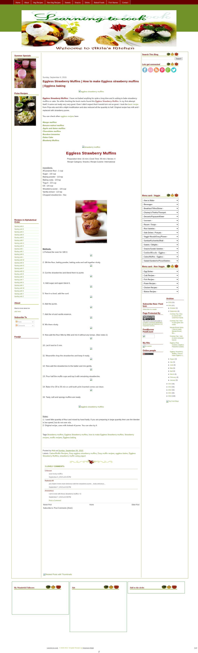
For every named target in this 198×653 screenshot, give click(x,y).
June (171, 365)
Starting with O (19, 265)
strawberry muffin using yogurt (73, 456)
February (173, 377)
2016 (169, 302)
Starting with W (19, 288)
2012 (169, 390)
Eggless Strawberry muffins (76, 434)
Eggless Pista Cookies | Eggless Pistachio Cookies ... (177, 345)
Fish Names (113, 3)
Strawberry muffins (55, 434)
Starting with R (19, 274)
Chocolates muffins (52, 131)
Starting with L (19, 257)
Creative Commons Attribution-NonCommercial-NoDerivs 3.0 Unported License (153, 324)
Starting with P (19, 268)
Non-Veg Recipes (54, 3)
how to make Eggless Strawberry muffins (106, 434)
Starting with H (19, 246)
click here (17, 311)
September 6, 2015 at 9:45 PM (60, 477)
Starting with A (19, 226)
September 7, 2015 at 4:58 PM (60, 497)
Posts (19, 322)
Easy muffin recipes (106, 453)
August (172, 359)
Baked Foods (99, 3)
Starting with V (19, 285)
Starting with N (19, 263)
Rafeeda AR (49, 481)
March (172, 374)
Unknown (48, 471)
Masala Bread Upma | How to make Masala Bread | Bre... (176, 330)
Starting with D (19, 235)
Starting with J (19, 251)
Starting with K (19, 254)
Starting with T (19, 279)
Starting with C (19, 232)
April (171, 371)
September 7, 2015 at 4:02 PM (60, 487)
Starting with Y (19, 294)
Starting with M (19, 260)
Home (18, 3)
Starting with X (19, 291)
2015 (169, 305)
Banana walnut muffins (53, 125)
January (172, 380)
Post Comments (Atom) (63, 508)
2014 (169, 384)
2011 (169, 393)
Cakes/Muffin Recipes (58, 453)
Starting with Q (19, 271)
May (171, 368)
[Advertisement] (25, 170)
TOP (195, 648)
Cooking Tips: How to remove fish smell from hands (176, 315)
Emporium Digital (88, 648)
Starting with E (19, 237)
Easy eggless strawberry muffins (83, 453)
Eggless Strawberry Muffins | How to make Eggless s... (177, 353)
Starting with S (19, 277)
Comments (21, 325)
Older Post (135, 505)
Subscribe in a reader (150, 309)
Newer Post (47, 505)
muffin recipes (56, 437)
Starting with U (19, 282)
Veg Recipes (38, 3)
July (171, 362)
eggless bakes (122, 453)
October (172, 308)
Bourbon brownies (51, 134)
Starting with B (19, 229)
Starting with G (19, 243)
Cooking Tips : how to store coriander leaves (177, 338)
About (26, 3)
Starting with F (19, 240)
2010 (169, 396)
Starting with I (18, 249)
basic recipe (133, 104)
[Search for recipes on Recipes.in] (172, 401)
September (173, 311)
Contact (125, 3)
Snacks (78, 3)
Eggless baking (69, 437)
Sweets (68, 3)
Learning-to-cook (52, 648)
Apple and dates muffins (54, 128)
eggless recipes (67, 116)
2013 (169, 387)
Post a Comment (55, 500)
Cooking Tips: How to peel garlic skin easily (176, 322)
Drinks (87, 3)
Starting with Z (19, 296)
